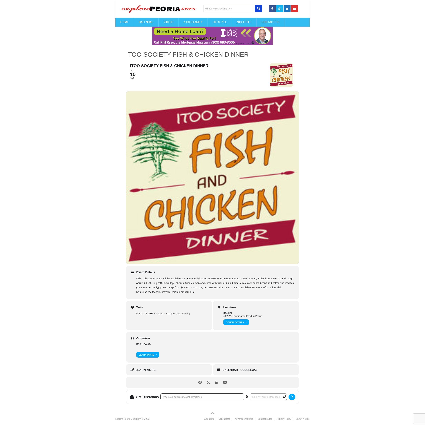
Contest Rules (265, 419)
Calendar (146, 22)
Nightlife (244, 22)
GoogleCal (248, 370)
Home (124, 22)
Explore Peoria (122, 419)
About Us (209, 419)
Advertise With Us (244, 419)
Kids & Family (193, 22)
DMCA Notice (303, 419)
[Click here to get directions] (292, 397)
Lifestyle (220, 22)
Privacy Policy (284, 419)
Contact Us (270, 22)
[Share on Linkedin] (216, 382)
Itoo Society (143, 344)
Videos (168, 22)
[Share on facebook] (200, 382)
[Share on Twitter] (208, 382)
